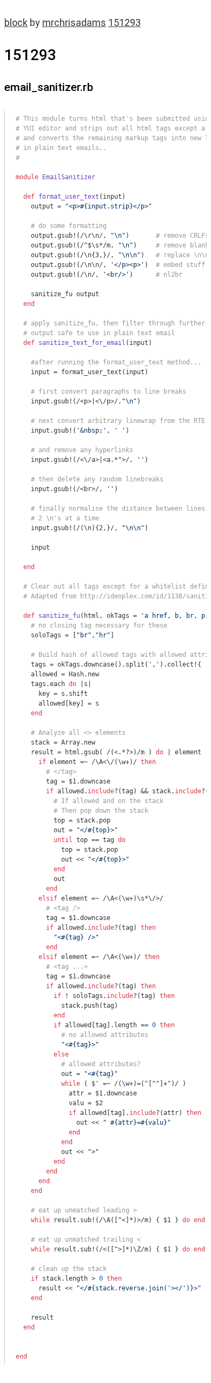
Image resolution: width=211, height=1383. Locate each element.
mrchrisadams (74, 22)
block (16, 22)
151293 (124, 22)
